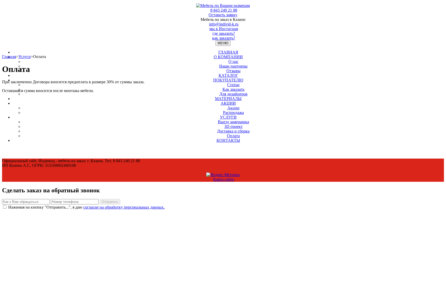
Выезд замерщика (233, 122)
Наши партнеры (233, 66)
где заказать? (223, 33)
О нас (233, 61)
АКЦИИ (228, 103)
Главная (9, 56)
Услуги (24, 56)
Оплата (233, 136)
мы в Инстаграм (223, 29)
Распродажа (233, 112)
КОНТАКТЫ (228, 140)
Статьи (233, 85)
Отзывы (233, 71)
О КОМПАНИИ (228, 57)
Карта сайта (223, 179)
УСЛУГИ (228, 117)
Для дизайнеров (233, 94)
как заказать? (223, 38)
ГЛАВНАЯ (228, 52)
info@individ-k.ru (223, 24)
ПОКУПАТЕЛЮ (228, 80)
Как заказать (233, 89)
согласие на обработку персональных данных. (124, 207)
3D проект (233, 126)
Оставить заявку (223, 15)
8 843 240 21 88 (223, 10)
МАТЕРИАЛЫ (228, 98)
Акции (233, 108)
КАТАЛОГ (228, 75)
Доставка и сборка (233, 131)
